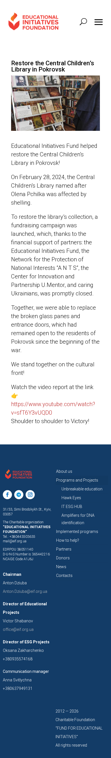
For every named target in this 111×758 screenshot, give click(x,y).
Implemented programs (77, 531)
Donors (63, 558)
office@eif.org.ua (18, 629)
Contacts (64, 575)
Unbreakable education (81, 489)
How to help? (67, 540)
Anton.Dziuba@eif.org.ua (25, 591)
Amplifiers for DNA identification (77, 519)
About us (64, 471)
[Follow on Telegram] (18, 494)
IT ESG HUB (71, 506)
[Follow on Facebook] (7, 494)
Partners (63, 549)
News (61, 566)
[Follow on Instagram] (30, 494)
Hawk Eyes (71, 497)
